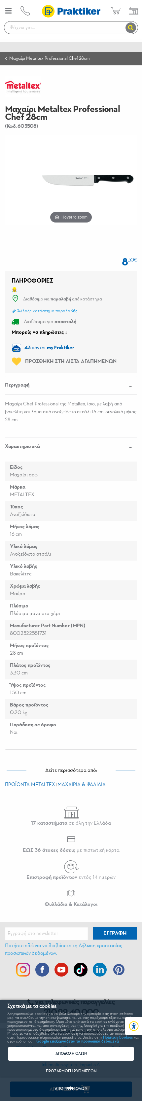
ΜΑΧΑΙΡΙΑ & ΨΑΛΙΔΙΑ (81, 784)
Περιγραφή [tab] (17, 385)
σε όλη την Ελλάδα (71, 823)
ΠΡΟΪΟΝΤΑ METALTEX (30, 784)
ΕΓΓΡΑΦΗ (114, 933)
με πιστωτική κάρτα (71, 850)
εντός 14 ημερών (71, 877)
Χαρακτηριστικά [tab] (22, 446)
